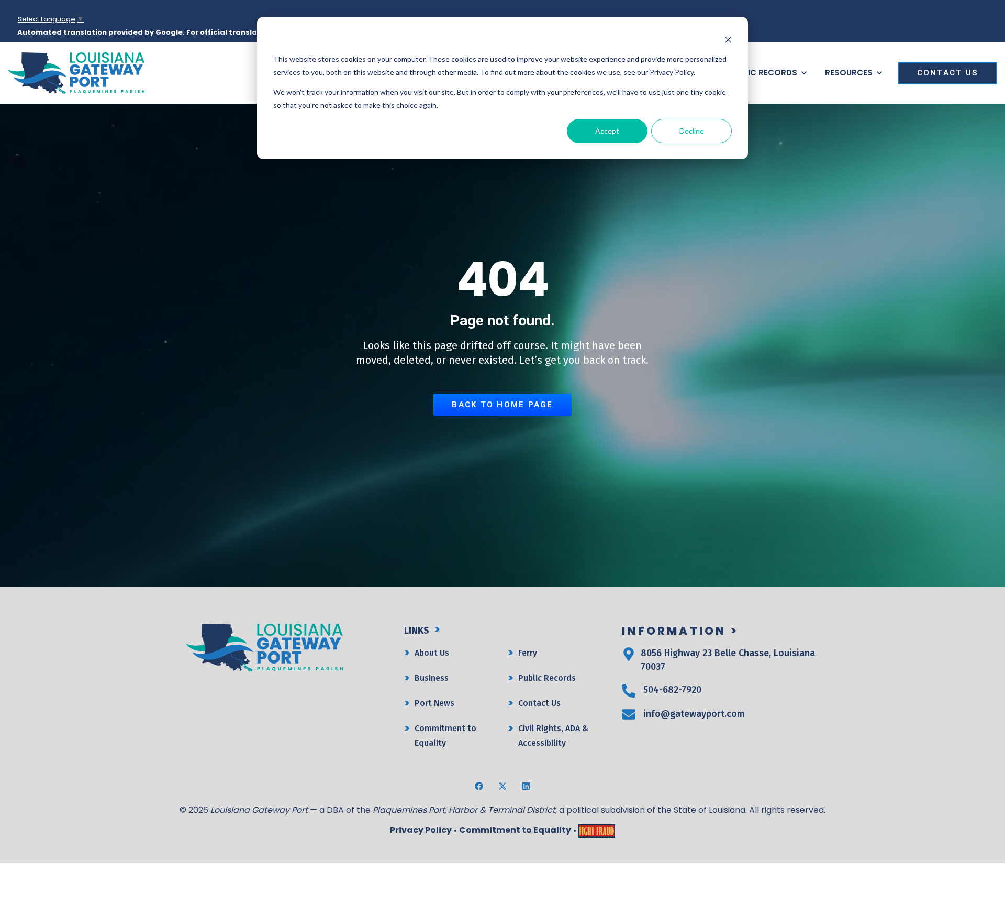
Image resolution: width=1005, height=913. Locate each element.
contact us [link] (947, 73)
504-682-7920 (672, 689)
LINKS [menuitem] (416, 630)
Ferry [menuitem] (527, 653)
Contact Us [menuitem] (539, 703)
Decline (691, 130)
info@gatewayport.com (694, 714)
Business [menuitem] (432, 678)
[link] (76, 72)
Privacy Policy (421, 830)
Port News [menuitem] (434, 703)
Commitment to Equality (515, 830)
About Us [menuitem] (432, 653)
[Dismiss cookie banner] (728, 39)
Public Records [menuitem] (547, 678)
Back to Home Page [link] (502, 404)
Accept (607, 130)
